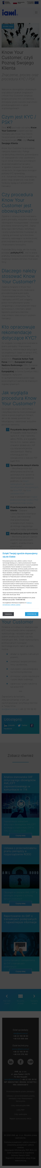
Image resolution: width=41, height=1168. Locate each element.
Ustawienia (8, 614)
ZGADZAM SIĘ (31, 614)
